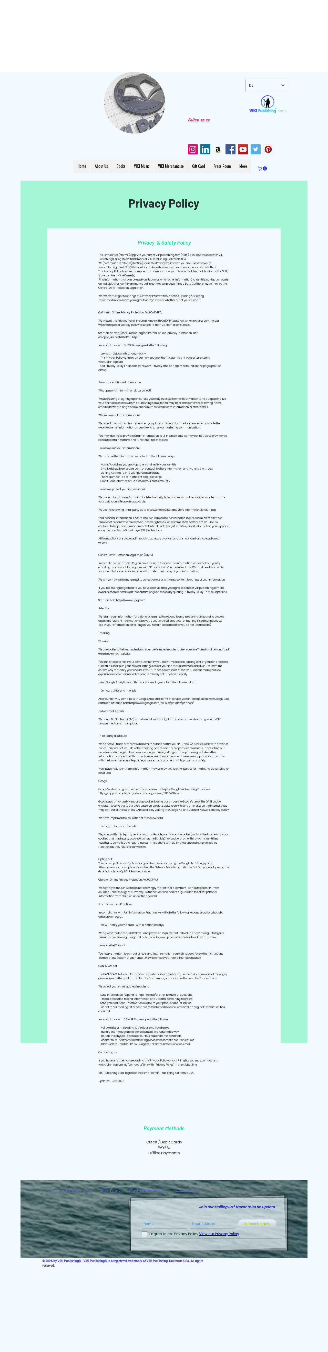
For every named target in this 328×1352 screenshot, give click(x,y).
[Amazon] (218, 149)
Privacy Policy (188, 1189)
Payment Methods (147, 1190)
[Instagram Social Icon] (193, 149)
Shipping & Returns (75, 1190)
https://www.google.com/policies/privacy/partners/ (161, 703)
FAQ (49, 1190)
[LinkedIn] (205, 149)
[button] (158, 128)
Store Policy (110, 1190)
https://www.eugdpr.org (131, 600)
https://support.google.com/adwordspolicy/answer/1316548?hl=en (139, 793)
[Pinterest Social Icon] (268, 149)
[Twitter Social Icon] (256, 149)
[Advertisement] (154, 36)
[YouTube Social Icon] (243, 149)
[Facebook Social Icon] (230, 149)
